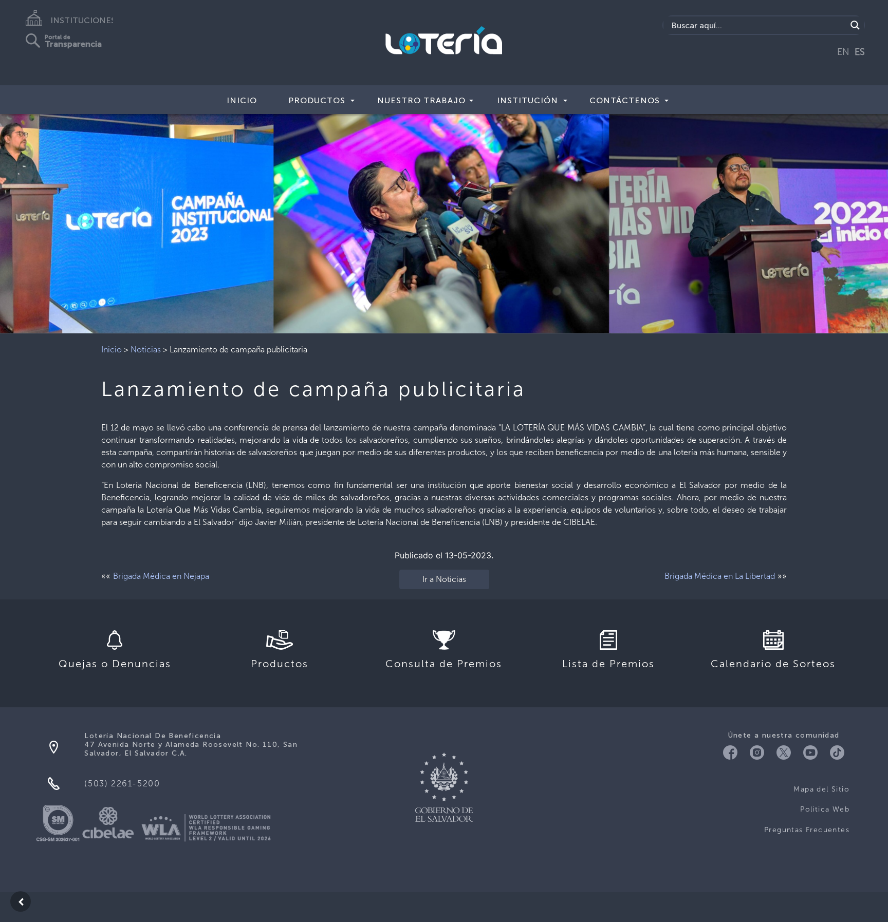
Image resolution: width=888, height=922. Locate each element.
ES (860, 52)
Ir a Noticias (444, 579)
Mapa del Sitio (821, 789)
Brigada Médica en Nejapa (161, 576)
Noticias (146, 349)
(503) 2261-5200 (122, 783)
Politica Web (824, 809)
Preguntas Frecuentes (806, 829)
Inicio (242, 100)
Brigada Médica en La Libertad (719, 576)
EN (843, 52)
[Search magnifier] (855, 25)
